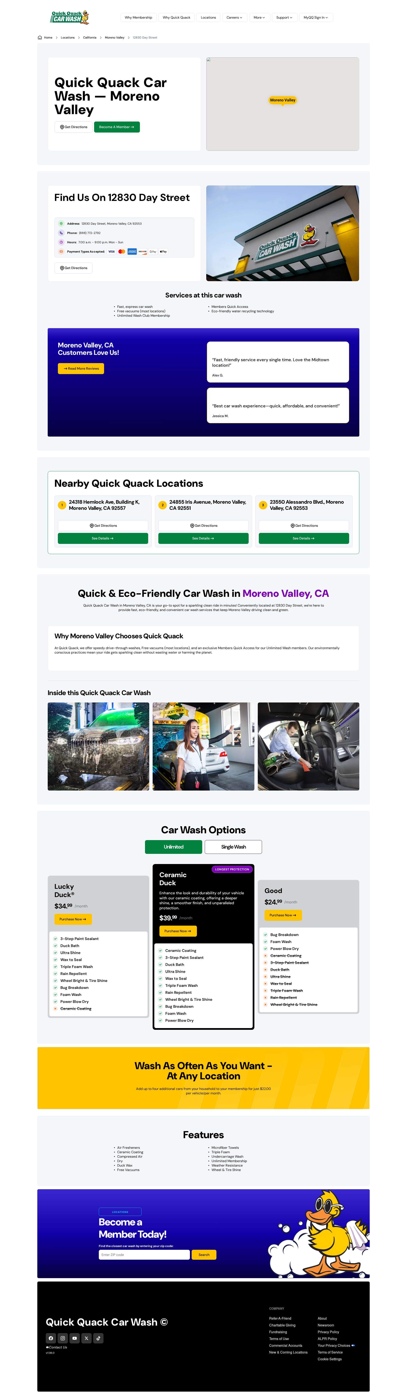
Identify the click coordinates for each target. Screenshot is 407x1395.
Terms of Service (330, 1352)
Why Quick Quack (176, 17)
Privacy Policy (328, 1332)
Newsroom (326, 1325)
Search (204, 1255)
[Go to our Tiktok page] (98, 1338)
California (89, 37)
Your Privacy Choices (334, 1345)
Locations (208, 17)
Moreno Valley (114, 37)
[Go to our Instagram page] (63, 1338)
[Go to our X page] (86, 1338)
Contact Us (58, 1347)
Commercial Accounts (285, 1345)
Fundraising (278, 1332)
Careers (233, 17)
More (258, 17)
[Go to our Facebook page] (51, 1338)
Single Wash (233, 846)
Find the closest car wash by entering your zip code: (136, 1246)
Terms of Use (279, 1339)
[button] (283, 100)
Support (282, 17)
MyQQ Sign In (314, 17)
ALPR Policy (327, 1339)
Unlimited (173, 846)
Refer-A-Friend (280, 1318)
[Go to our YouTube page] (75, 1338)
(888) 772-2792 (89, 233)
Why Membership (138, 17)
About (322, 1318)
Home (48, 37)
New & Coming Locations (288, 1352)
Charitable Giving (282, 1325)
